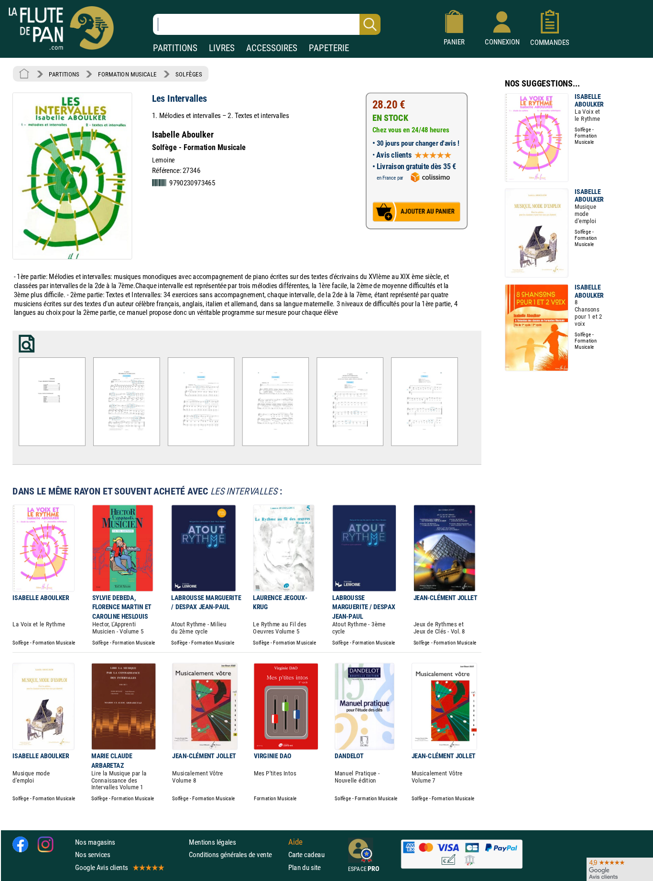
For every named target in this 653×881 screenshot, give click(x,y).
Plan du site (304, 867)
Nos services (92, 854)
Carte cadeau (306, 854)
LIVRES (222, 48)
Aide (295, 842)
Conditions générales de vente (236, 854)
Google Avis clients (101, 867)
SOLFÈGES (188, 74)
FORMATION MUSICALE (127, 74)
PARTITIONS (175, 48)
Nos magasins (95, 842)
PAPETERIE (329, 48)
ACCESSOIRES (271, 48)
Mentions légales (212, 842)
